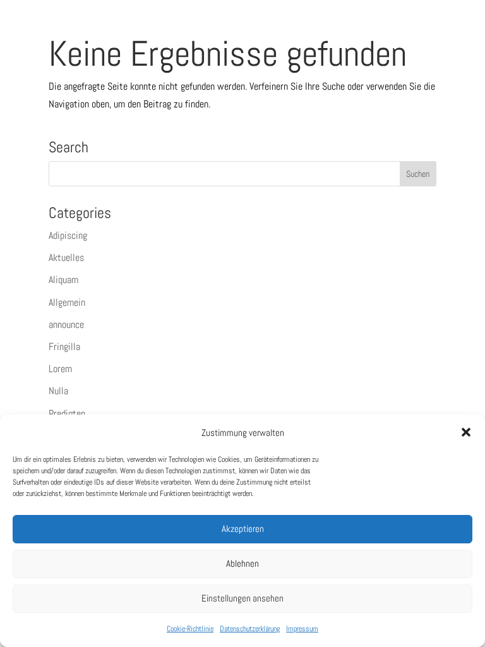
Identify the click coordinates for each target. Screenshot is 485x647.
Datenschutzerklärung (250, 629)
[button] (466, 432)
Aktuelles (66, 257)
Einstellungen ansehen (242, 598)
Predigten (67, 413)
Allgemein (67, 302)
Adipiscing (68, 235)
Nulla (58, 390)
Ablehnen (242, 563)
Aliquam (63, 279)
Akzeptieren (243, 529)
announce (66, 324)
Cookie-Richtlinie (190, 629)
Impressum (302, 629)
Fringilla (64, 346)
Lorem (60, 368)
